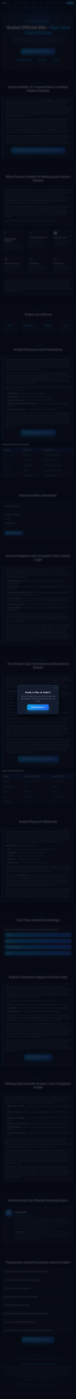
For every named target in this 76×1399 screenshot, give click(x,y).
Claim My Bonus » (38, 707)
